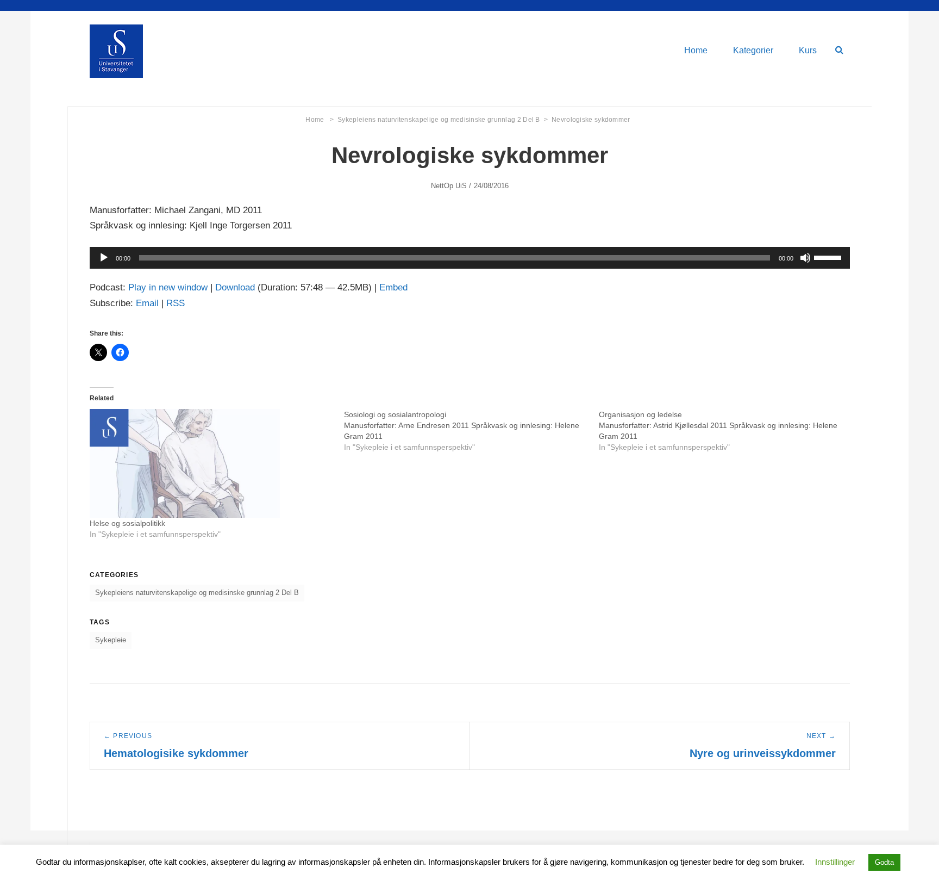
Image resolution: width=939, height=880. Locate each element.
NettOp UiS (449, 186)
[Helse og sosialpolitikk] (211, 463)
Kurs (808, 50)
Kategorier (753, 50)
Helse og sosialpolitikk (127, 523)
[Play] (103, 257)
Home (696, 50)
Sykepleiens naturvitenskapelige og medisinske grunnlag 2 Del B (442, 119)
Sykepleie (110, 640)
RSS (175, 303)
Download (235, 287)
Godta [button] (884, 862)
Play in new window (168, 287)
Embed (393, 287)
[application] (470, 258)
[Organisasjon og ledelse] (726, 431)
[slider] (829, 257)
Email (147, 303)
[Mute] (805, 257)
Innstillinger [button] (835, 861)
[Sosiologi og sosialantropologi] (471, 431)
